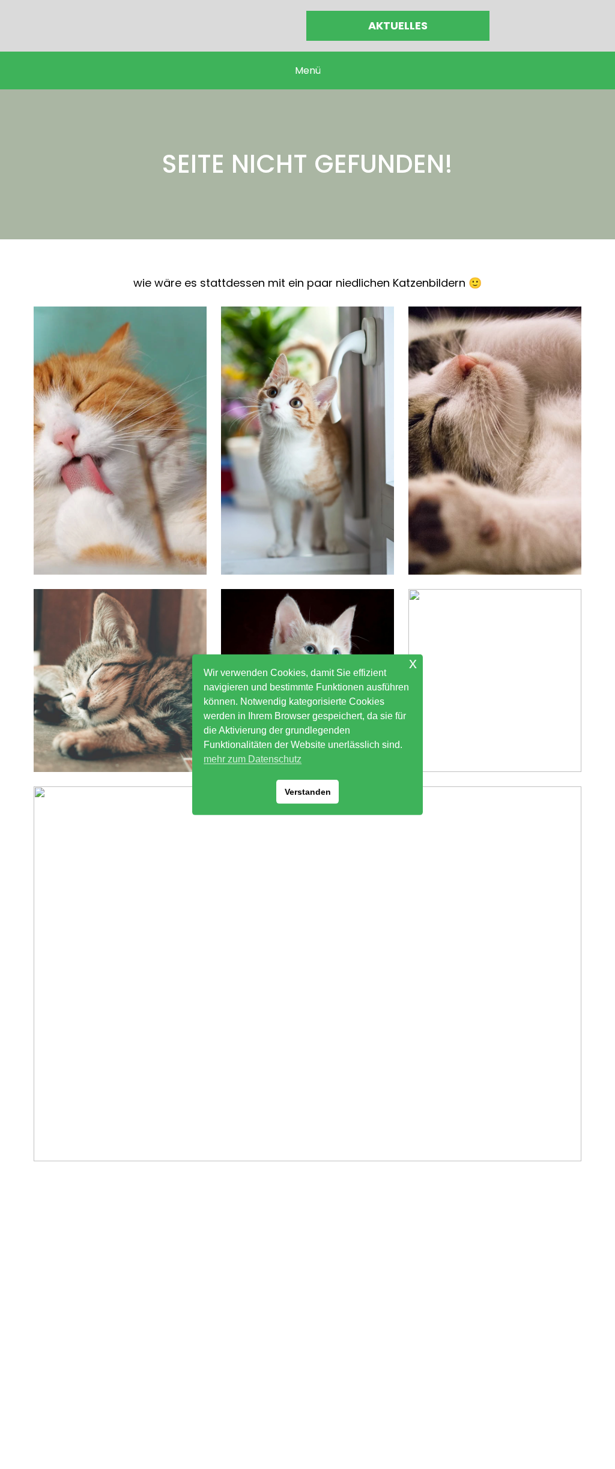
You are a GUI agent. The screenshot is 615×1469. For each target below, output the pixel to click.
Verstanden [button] (308, 792)
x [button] (413, 662)
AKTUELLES (398, 25)
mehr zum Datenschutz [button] (252, 759)
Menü (307, 70)
